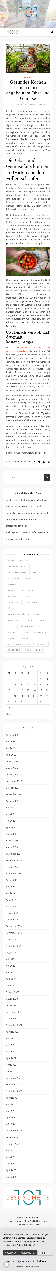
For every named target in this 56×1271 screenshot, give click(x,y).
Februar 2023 (12, 992)
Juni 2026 (10, 741)
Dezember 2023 (14, 926)
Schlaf (11, 632)
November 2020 (14, 1137)
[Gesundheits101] (28, 12)
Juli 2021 (10, 1104)
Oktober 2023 (13, 939)
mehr (45, 1252)
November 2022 (14, 1011)
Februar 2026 (12, 761)
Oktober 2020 (13, 1143)
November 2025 (14, 781)
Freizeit (12, 584)
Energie (35, 572)
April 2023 (11, 979)
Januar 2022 (12, 1071)
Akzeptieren (28, 1252)
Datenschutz (23, 1221)
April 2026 (11, 754)
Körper (12, 608)
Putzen (12, 626)
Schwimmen (40, 632)
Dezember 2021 (14, 1077)
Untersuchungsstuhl (20, 644)
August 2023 (12, 952)
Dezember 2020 (14, 1130)
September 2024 (14, 873)
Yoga (28, 650)
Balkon (24, 560)
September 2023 (14, 946)
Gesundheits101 (18, 461)
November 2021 (14, 1084)
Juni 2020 (10, 1157)
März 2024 (11, 906)
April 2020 (11, 1170)
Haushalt (13, 602)
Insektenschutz (32, 602)
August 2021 (12, 1097)
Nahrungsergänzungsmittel (23, 614)
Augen (11, 560)
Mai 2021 (10, 1110)
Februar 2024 (12, 913)
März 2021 (11, 1124)
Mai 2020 (10, 1163)
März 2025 (11, 833)
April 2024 (11, 899)
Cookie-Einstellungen (39, 1221)
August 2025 (12, 800)
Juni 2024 (10, 886)
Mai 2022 (10, 1051)
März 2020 (11, 1176)
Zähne (39, 650)
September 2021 (14, 1091)
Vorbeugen (14, 650)
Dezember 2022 (14, 1005)
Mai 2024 (10, 893)
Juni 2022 (10, 1044)
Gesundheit (28, 77)
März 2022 (11, 1064)
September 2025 (14, 794)
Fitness (30, 578)
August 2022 (12, 1031)
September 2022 (14, 1025)
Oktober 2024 (13, 866)
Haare (29, 596)
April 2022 (11, 1058)
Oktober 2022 (13, 1018)
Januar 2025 (12, 847)
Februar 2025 (12, 840)
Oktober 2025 (13, 787)
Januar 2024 (12, 919)
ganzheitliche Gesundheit (22, 590)
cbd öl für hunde (18, 566)
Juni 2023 (10, 965)
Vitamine (42, 644)
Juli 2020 (10, 1150)
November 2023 (14, 932)
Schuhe (24, 632)
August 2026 (12, 734)
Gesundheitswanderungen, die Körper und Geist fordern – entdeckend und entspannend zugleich (27, 519)
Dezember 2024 (14, 853)
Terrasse (24, 638)
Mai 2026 (10, 748)
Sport (11, 638)
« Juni (8, 714)
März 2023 (11, 985)
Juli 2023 (10, 959)
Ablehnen (10, 1252)
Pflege (41, 620)
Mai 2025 (10, 820)
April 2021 (11, 1117)
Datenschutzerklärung (32, 1266)
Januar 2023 (12, 998)
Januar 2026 (12, 767)
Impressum (13, 1221)
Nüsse (29, 620)
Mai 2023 (10, 972)
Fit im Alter (14, 578)
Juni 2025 (10, 814)
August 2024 (12, 880)
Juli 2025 (10, 807)
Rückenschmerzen (31, 626)
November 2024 (14, 860)
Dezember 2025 (14, 774)
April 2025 (11, 827)
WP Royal (35, 1224)
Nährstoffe (14, 620)
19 (21, 695)
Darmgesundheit (17, 572)
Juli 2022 (10, 1038)
